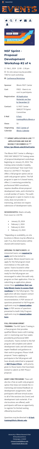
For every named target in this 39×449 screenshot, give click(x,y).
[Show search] (11, 20)
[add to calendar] (30, 20)
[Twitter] (21, 20)
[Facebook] (16, 20)
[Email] (25, 20)
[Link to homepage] (19, 1)
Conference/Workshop (16, 78)
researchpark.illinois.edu (20, 443)
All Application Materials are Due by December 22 (23, 99)
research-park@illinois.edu (19, 441)
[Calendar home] (6, 20)
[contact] (7, 24)
